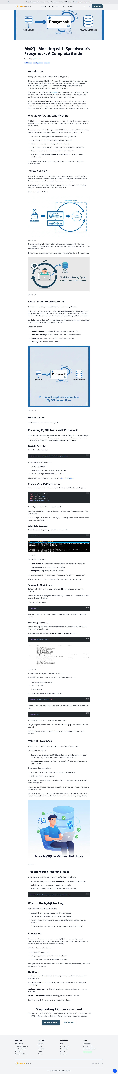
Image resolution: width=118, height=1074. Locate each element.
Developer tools (38, 63)
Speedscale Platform (21, 1054)
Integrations (64, 1049)
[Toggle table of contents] (115, 1071)
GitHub (62, 1051)
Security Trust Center (89, 1049)
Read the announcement (81, 2)
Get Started (97, 6)
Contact (40, 1054)
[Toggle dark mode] (88, 6)
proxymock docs (66, 478)
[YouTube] (102, 1063)
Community (63, 1054)
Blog (63, 6)
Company (70, 6)
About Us (40, 1044)
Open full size (32, 240)
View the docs (69, 1022)
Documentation (65, 1046)
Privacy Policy (87, 1044)
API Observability (20, 1049)
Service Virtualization (21, 1046)
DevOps (47, 63)
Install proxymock (50, 1022)
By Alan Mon (37, 59)
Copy (87, 455)
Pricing (51, 6)
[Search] (84, 6)
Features (44, 6)
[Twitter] (96, 1063)
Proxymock (18, 1051)
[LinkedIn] (99, 1063)
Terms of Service (88, 1046)
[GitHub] (93, 1063)
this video (52, 92)
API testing (28, 63)
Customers (41, 1049)
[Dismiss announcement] (109, 2)
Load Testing (19, 1044)
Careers (40, 1051)
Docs (57, 6)
